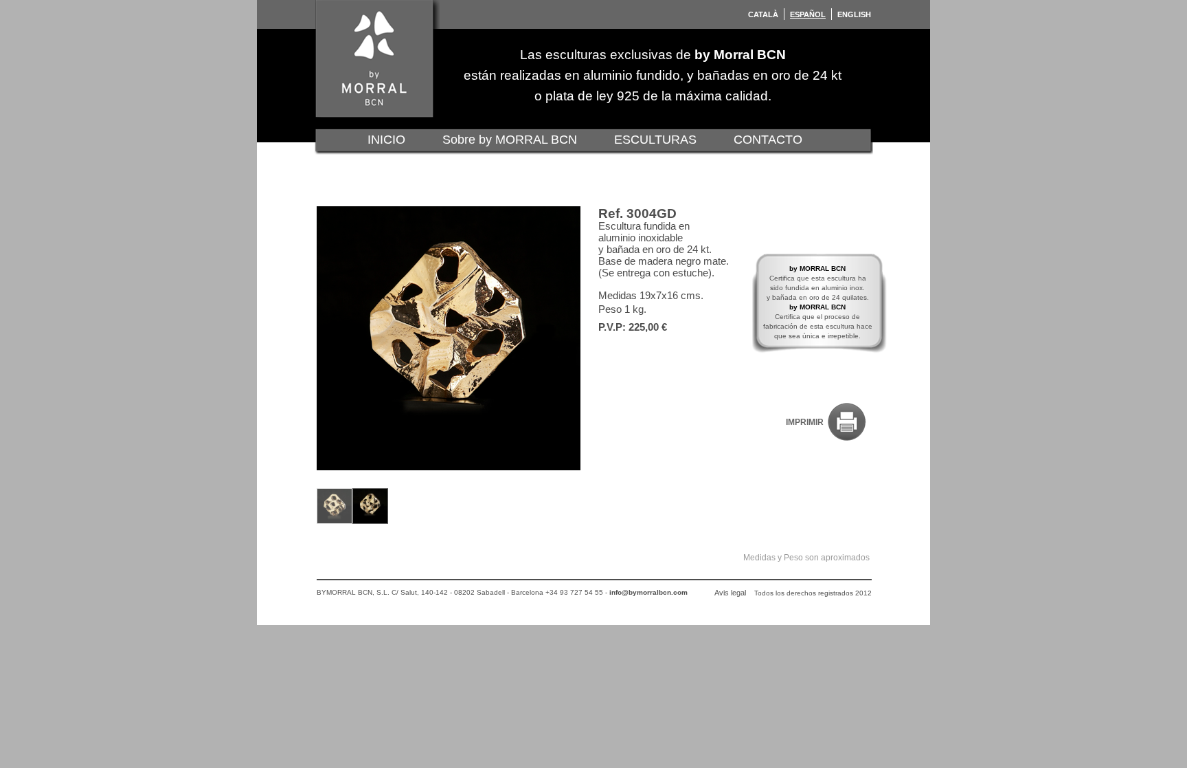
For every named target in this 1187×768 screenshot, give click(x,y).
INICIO (386, 139)
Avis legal (730, 593)
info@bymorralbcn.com (648, 592)
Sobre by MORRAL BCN (509, 139)
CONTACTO (768, 139)
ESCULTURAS (655, 139)
